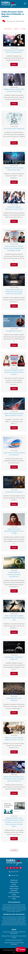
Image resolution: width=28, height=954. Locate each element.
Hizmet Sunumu (14, 888)
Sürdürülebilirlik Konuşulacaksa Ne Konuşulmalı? (14, 574)
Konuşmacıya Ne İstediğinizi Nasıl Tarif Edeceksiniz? (14, 932)
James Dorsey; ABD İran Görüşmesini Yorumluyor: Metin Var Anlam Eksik (14, 292)
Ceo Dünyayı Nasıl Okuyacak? (14, 128)
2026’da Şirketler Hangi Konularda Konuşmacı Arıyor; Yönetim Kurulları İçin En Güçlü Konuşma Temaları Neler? (14, 822)
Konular (14, 884)
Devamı (14, 64)
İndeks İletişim (14, 886)
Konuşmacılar (14, 882)
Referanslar (14, 890)
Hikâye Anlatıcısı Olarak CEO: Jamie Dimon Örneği (14, 936)
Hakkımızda (14, 880)
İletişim (23, 28)
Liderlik (16, 28)
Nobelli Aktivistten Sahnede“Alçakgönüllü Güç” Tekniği (14, 531)
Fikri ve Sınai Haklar (14, 896)
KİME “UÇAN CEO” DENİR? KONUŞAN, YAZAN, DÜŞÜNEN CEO (14, 618)
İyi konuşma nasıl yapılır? (14, 492)
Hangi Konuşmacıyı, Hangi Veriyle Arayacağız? (14, 943)
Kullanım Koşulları (14, 892)
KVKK (14, 899)
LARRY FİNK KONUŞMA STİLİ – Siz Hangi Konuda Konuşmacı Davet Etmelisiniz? (14, 779)
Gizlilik (14, 894)
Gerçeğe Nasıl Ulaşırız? (14, 331)
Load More (14, 850)
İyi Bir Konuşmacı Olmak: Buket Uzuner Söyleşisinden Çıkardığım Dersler (14, 248)
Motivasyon (8, 28)
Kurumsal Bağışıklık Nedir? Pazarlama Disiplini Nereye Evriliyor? (14, 372)
